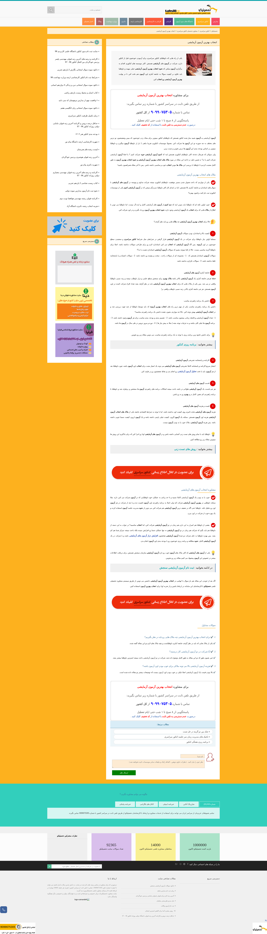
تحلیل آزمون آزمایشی (187, 371)
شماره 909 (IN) (209, 804)
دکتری (123, 21)
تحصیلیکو (214, 31)
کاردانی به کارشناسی (154, 21)
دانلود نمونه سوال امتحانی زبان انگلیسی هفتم (79, 108)
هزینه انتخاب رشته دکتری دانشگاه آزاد (82, 206)
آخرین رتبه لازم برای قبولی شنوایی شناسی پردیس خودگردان (155, 896)
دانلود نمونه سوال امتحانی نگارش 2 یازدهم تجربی (77, 70)
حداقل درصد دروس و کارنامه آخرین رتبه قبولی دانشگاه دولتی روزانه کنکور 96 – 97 (148, 916)
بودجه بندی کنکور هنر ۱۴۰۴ (86, 134)
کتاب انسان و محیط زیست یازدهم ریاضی (81, 93)
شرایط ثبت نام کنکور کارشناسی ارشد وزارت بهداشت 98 (74, 77)
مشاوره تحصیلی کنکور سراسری (187, 31)
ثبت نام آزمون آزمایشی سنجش (177, 567)
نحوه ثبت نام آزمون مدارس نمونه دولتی (81, 191)
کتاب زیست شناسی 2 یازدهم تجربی (83, 183)
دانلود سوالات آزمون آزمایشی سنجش (162, 886)
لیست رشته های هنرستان (87, 149)
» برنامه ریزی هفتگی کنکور (198, 742)
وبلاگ (100, 21)
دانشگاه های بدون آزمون (184, 21)
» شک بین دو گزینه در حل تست (196, 731)
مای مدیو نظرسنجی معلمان (165, 901)
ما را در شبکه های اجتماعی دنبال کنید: (204, 864)
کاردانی (168, 21)
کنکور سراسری (202, 21)
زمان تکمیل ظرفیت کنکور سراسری (83, 116)
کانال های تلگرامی (147, 804)
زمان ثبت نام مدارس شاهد (165, 891)
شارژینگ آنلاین (188, 804)
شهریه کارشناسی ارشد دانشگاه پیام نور (81, 142)
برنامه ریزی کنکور (186, 344)
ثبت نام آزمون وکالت (167, 906)
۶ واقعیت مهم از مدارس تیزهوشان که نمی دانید (78, 100)
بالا (266, 920)
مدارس (215, 21)
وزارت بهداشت (111, 21)
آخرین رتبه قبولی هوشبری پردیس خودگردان (80, 157)
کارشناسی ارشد (136, 21)
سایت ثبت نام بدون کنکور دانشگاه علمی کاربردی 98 (76, 51)
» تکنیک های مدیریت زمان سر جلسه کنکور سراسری (187, 737)
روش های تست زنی (185, 449)
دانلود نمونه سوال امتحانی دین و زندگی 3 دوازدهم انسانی (74, 85)
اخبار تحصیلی (88, 21)
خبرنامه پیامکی (125, 804)
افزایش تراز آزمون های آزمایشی (143, 535)
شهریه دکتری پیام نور (89, 165)
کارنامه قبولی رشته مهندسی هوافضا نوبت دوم (79, 198)
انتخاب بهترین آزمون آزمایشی (165, 31)
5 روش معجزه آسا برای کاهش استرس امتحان (160, 911)
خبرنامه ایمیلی (168, 804)
